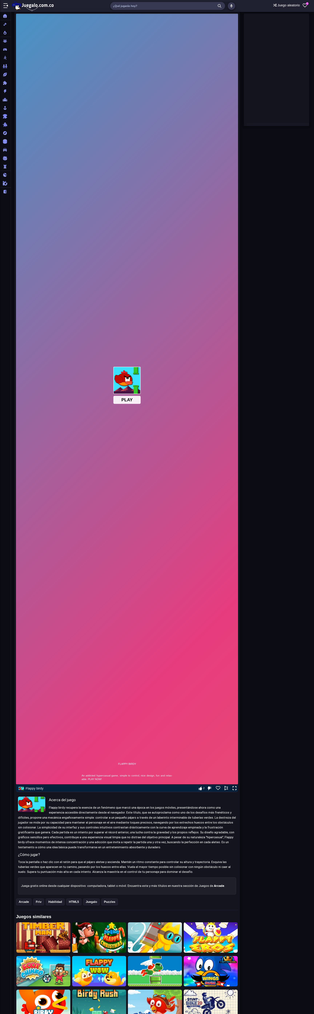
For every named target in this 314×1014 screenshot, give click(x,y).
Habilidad (55, 902)
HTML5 (74, 902)
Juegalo (91, 902)
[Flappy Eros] (211, 937)
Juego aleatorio (288, 5)
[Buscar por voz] (232, 6)
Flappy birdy (34, 788)
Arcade (24, 902)
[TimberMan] (43, 937)
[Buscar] (219, 6)
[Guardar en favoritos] (218, 788)
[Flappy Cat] (155, 937)
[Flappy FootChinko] (43, 971)
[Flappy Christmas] (99, 937)
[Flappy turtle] (155, 971)
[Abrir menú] (5, 6)
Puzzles (109, 902)
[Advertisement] (271, 68)
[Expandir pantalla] (234, 788)
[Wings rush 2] (211, 971)
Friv (38, 902)
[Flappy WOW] (99, 971)
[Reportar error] (226, 788)
